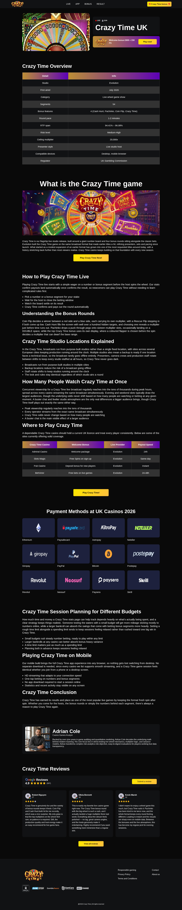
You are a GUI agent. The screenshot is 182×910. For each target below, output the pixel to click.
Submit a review (144, 781)
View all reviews (91, 844)
